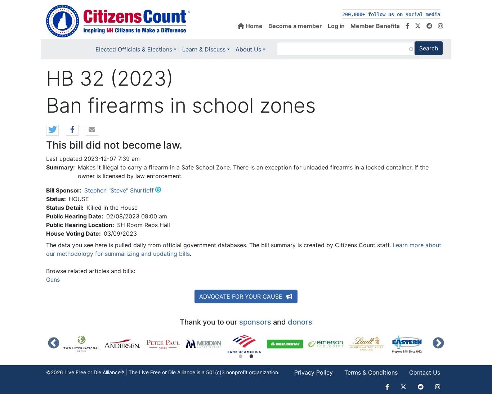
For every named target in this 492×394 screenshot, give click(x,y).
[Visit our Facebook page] (407, 26)
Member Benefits (375, 26)
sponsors (255, 322)
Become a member (295, 26)
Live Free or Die (157, 372)
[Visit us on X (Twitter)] (418, 26)
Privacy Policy (313, 372)
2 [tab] (251, 356)
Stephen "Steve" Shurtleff (119, 190)
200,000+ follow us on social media (391, 14)
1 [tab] (240, 356)
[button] (52, 130)
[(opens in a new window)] (83, 344)
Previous (53, 343)
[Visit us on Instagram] (440, 26)
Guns (53, 279)
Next (438, 343)
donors (300, 322)
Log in (336, 26)
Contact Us (424, 372)
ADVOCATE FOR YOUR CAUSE (241, 296)
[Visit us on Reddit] (429, 26)
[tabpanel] (246, 344)
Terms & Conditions (371, 372)
